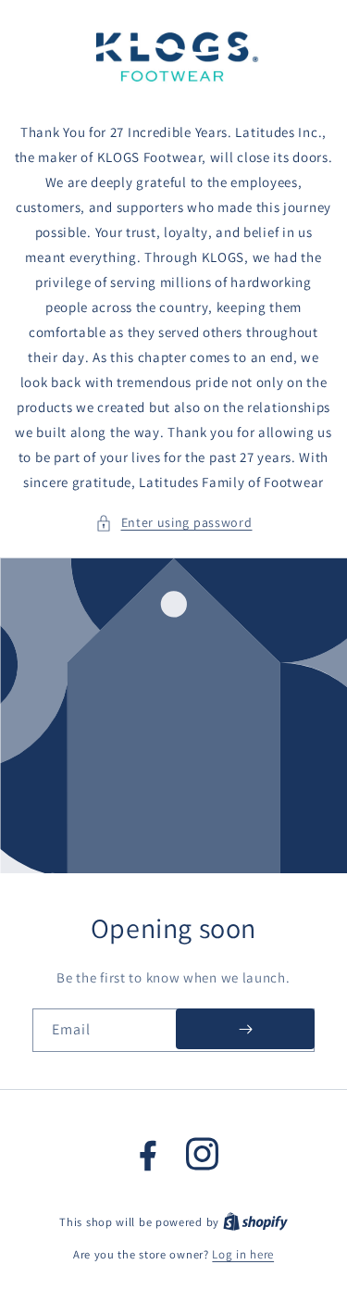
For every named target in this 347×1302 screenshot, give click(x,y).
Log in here (243, 1254)
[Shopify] (255, 1222)
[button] (174, 522)
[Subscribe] (245, 1028)
